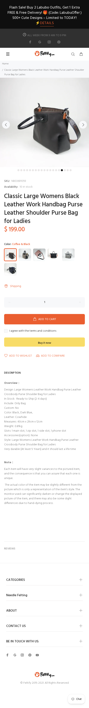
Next (83, 125)
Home (5, 64)
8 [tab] (39, 170)
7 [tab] (36, 170)
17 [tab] (65, 170)
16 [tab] (62, 170)
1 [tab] (18, 170)
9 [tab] (42, 170)
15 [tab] (59, 170)
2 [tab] (21, 170)
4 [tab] (27, 170)
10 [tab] (44, 170)
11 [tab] (47, 170)
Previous (6, 125)
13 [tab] (53, 170)
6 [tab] (33, 170)
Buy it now (44, 343)
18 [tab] (68, 170)
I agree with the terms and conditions (32, 331)
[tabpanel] (44, 122)
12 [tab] (50, 170)
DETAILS (47, 23)
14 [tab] (56, 170)
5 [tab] (30, 170)
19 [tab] (71, 170)
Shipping (15, 286)
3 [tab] (24, 170)
